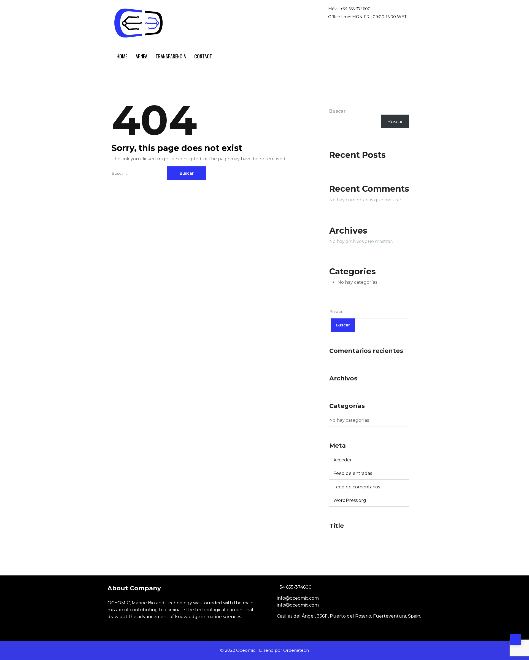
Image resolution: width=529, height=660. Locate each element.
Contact (203, 56)
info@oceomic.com (298, 598)
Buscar (395, 121)
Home (122, 56)
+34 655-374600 (294, 587)
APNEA (141, 56)
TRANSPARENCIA (171, 56)
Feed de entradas (352, 473)
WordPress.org (349, 500)
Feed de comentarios (356, 486)
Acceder (342, 459)
